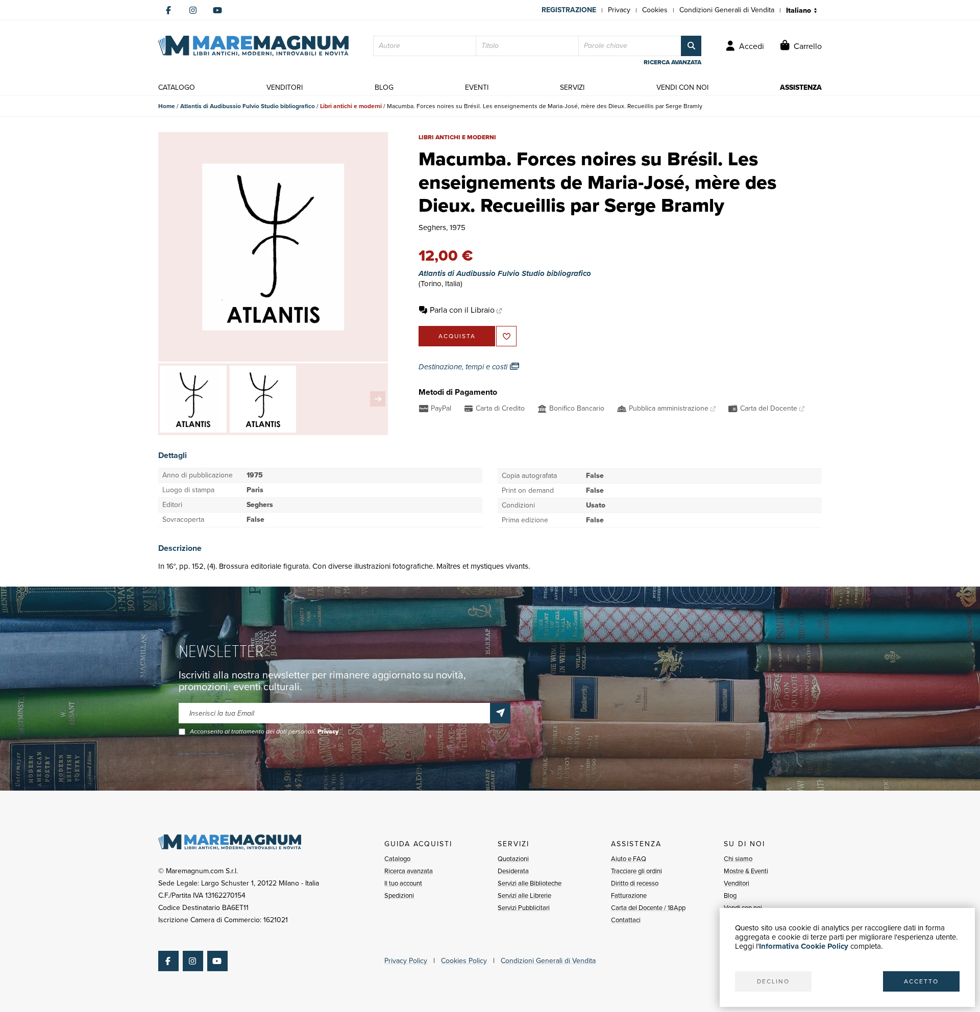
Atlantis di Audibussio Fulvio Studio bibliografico (247, 106)
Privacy (619, 10)
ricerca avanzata (672, 62)
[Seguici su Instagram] (193, 10)
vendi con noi (682, 87)
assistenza (801, 87)
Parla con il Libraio (462, 310)
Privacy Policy (405, 960)
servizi (572, 87)
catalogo (176, 87)
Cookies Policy (464, 960)
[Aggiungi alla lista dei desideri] (506, 336)
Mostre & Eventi (746, 871)
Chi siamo (738, 859)
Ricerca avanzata (408, 871)
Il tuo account (403, 883)
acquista (457, 336)
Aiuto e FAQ (628, 859)
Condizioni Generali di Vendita (726, 10)
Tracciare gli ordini (636, 871)
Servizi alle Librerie (524, 895)
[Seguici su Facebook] (168, 10)
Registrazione (569, 10)
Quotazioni (513, 859)
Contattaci (626, 920)
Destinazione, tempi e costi (464, 367)
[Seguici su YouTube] (217, 10)
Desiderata (513, 871)
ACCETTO (921, 981)
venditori (284, 87)
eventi (476, 87)
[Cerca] (691, 46)
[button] (377, 399)
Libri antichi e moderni (351, 106)
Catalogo (397, 859)
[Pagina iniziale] (253, 46)
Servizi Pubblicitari (524, 908)
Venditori (736, 883)
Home (166, 106)
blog (384, 87)
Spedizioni (399, 895)
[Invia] (500, 713)
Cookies (655, 10)
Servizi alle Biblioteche (529, 883)
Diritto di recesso (634, 883)
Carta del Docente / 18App (648, 908)
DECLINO (773, 981)
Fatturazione (629, 895)
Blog (730, 895)
